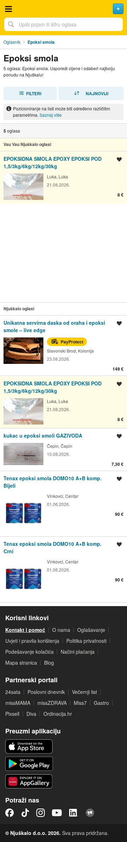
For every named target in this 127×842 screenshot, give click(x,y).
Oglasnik (12, 42)
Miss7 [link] (80, 702)
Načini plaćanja (78, 651)
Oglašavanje (91, 629)
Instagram (40, 813)
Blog (49, 662)
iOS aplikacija (29, 746)
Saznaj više (51, 115)
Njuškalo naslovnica (63, 9)
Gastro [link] (101, 702)
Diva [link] (31, 713)
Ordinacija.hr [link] (57, 713)
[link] (63, 177)
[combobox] (63, 24)
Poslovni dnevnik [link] (46, 691)
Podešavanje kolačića (29, 651)
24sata (12, 691)
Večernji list (84, 691)
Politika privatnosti (86, 640)
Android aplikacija (29, 764)
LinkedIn (74, 813)
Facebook (9, 813)
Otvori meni (8, 9)
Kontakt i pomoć (25, 629)
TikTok (25, 813)
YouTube (57, 813)
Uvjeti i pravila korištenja (32, 640)
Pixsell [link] (12, 713)
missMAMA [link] (17, 702)
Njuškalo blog (90, 813)
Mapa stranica (21, 662)
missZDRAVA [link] (52, 702)
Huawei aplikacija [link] (29, 781)
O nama (61, 629)
